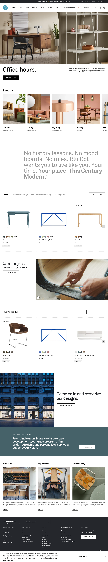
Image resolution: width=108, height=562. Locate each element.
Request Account (65, 530)
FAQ (4, 540)
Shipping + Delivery (7, 535)
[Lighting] (49, 8)
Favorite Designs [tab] (10, 312)
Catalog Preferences (7, 542)
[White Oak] (76, 237)
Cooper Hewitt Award (47, 543)
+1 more (15, 236)
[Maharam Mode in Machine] (9, 352)
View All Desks (97, 194)
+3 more (51, 236)
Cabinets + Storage (19, 194)
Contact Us (5, 530)
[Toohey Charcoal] (12, 352)
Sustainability (45, 535)
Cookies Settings (82, 556)
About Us (44, 530)
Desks (5, 194)
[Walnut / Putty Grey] (84, 352)
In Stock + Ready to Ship (68, 7)
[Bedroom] (34, 8)
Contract (87, 1)
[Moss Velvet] (7, 352)
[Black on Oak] (81, 237)
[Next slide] (103, 109)
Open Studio (45, 541)
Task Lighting (59, 194)
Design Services (26, 539)
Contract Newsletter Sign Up (68, 541)
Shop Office (9, 77)
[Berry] (48, 237)
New (23, 530)
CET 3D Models (64, 537)
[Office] (42, 8)
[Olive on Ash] (12, 237)
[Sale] (79, 8)
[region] (54, 556)
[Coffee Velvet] (4, 352)
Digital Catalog (25, 537)
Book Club (44, 539)
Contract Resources (66, 535)
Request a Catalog (26, 535)
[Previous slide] (4, 109)
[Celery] (43, 237)
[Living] (20, 8)
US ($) (103, 2)
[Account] (100, 8)
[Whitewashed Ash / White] (9, 237)
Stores (93, 1)
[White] (76, 352)
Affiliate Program (46, 545)
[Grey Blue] (45, 237)
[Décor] (56, 8)
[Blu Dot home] (5, 7)
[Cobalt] (40, 237)
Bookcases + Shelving (41, 194)
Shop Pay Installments (27, 541)
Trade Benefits (87, 447)
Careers (43, 547)
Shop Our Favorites (96, 312)
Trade (82, 1)
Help (98, 1)
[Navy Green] (81, 352)
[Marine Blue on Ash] (4, 237)
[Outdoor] (13, 8)
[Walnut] (7, 237)
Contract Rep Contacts (66, 539)
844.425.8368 (6, 532)
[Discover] (86, 8)
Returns (4, 538)
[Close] (105, 556)
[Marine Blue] (79, 352)
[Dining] (27, 8)
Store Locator (88, 536)
